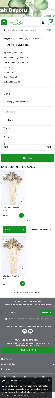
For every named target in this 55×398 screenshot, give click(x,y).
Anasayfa (5, 39)
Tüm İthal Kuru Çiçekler (16, 62)
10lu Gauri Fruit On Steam (11, 209)
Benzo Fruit (10, 72)
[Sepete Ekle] (21, 215)
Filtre (7, 229)
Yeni (8, 128)
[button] (27, 220)
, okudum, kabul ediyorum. (29, 319)
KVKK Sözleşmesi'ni (18, 319)
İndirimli (9, 120)
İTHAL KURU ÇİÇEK (21, 39)
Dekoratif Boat (12, 82)
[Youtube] (30, 331)
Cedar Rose (11, 77)
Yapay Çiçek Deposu (17, 101)
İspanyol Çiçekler (13, 53)
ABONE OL (46, 312)
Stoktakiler (10, 112)
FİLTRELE (27, 158)
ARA (49, 30)
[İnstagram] (24, 331)
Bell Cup (9, 67)
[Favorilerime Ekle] (21, 200)
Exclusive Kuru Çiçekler (16, 57)
